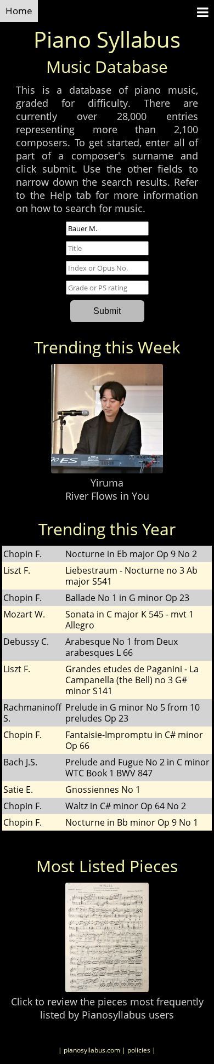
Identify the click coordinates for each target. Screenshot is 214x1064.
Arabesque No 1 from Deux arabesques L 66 (121, 647)
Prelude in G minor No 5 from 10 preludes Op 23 (132, 712)
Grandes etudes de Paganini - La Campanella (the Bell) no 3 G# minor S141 (132, 680)
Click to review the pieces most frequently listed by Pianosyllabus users (107, 1008)
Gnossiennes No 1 (102, 789)
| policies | (139, 1050)
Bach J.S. (20, 762)
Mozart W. (24, 614)
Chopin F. (22, 554)
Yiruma (107, 482)
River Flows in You (107, 495)
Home (18, 10)
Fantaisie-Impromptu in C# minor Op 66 (134, 740)
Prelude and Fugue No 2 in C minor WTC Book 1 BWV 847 (137, 767)
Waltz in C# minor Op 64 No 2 (125, 806)
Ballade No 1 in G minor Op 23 (127, 598)
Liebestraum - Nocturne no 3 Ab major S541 (131, 575)
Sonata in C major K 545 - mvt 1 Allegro (129, 619)
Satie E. (18, 789)
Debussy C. (26, 642)
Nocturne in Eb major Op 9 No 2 (131, 554)
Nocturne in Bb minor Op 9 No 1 (131, 822)
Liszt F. (16, 570)
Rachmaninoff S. (32, 712)
